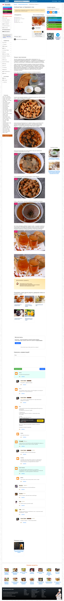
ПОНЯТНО (40, 420)
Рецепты (15, 4)
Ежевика (6, 101)
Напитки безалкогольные (23, 4)
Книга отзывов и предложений (7, 4)
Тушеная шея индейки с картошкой (6, 573)
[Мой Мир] (56, 12)
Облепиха (4, 114)
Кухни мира (33, 593)
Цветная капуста (7, 131)
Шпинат (4, 132)
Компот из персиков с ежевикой (32, 583)
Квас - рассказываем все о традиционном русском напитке (19, 551)
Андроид (4, 37)
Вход (59, 1)
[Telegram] (53, 12)
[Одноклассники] (51, 12)
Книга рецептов (7, 7)
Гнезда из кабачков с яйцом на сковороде (40, 583)
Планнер (6, 8)
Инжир (9, 102)
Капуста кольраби (5, 107)
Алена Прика (38, 27)
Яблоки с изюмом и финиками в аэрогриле (15, 573)
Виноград (9, 97)
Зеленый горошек (5, 102)
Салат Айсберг (7, 119)
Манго (8, 113)
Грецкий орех (4, 100)
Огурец (7, 114)
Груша (8, 100)
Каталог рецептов (34, 590)
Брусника (4, 97)
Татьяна (21, 493)
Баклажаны (8, 96)
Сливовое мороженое (32, 573)
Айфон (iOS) (9, 36)
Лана (20, 501)
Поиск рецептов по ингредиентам (7, 135)
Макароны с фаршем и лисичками (6, 583)
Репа (3, 119)
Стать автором (26, 594)
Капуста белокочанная (6, 103)
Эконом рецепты (7, 29)
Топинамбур (4, 127)
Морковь (10, 113)
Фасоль (4, 128)
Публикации (33, 594)
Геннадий (21, 441)
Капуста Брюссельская (6, 106)
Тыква (7, 127)
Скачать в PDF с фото (52, 24)
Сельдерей (4, 121)
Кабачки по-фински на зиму (23, 573)
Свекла (8, 120)
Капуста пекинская (5, 108)
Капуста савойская (5, 109)
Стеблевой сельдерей (6, 125)
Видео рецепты (7, 31)
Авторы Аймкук (7, 13)
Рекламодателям (26, 593)
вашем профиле (39, 340)
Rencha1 (21, 485)
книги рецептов (24, 39)
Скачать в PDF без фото (53, 26)
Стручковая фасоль (5, 126)
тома (20, 509)
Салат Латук (4, 120)
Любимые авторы (7, 10)
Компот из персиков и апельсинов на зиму (49, 574)
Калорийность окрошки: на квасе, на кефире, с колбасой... (54, 159)
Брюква (7, 97)
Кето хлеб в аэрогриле (57, 573)
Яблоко (6, 132)
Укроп (9, 127)
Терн (9, 126)
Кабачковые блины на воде (40, 573)
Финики (4, 131)
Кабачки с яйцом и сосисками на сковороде (23, 583)
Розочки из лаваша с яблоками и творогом (15, 583)
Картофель (10, 109)
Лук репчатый (5, 113)
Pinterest (43, 590)
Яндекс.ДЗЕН (44, 591)
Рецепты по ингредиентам (35, 591)
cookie (25, 421)
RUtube (43, 594)
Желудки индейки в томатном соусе (48, 582)
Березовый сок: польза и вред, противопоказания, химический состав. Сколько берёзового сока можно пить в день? (54, 172)
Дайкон (10, 100)
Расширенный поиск (33, 1)
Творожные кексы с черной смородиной (57, 583)
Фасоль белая (7, 128)
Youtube (43, 593)
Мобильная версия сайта (9, 589)
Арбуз (5, 96)
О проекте (25, 590)
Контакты (25, 592)
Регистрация (54, 1)
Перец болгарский (5, 115)
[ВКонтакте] (48, 12)
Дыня (3, 101)
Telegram (43, 592)
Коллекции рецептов (34, 592)
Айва (3, 96)
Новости (25, 591)
